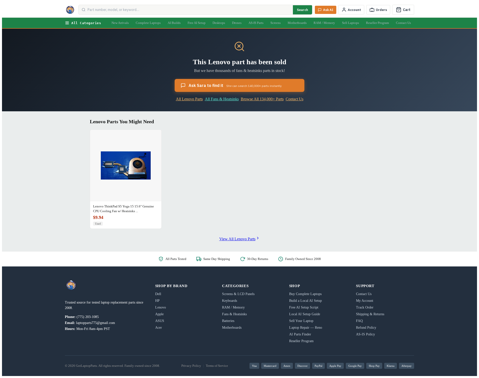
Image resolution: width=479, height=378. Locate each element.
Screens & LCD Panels (238, 294)
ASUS (159, 321)
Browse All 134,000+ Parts (262, 99)
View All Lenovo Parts (237, 239)
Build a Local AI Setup (305, 301)
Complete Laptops (148, 23)
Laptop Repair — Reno (305, 327)
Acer (158, 327)
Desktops (219, 23)
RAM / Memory (324, 23)
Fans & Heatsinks (234, 314)
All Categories (86, 23)
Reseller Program (377, 23)
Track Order (364, 307)
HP (157, 301)
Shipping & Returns (370, 314)
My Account (364, 301)
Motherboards (297, 23)
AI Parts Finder (300, 334)
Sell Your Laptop (301, 321)
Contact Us (403, 23)
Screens (275, 23)
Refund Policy (366, 327)
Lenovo (160, 307)
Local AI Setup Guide (304, 314)
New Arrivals (120, 23)
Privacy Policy (191, 366)
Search (302, 10)
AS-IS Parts (255, 23)
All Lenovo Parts (189, 99)
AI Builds (174, 23)
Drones (236, 23)
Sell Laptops (350, 23)
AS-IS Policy (365, 334)
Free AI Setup (197, 23)
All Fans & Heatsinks (222, 99)
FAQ (359, 321)
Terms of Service (217, 366)
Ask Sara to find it (235, 85)
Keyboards (229, 301)
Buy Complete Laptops (305, 294)
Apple (159, 314)
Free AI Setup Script (303, 307)
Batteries (228, 321)
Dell (158, 294)
